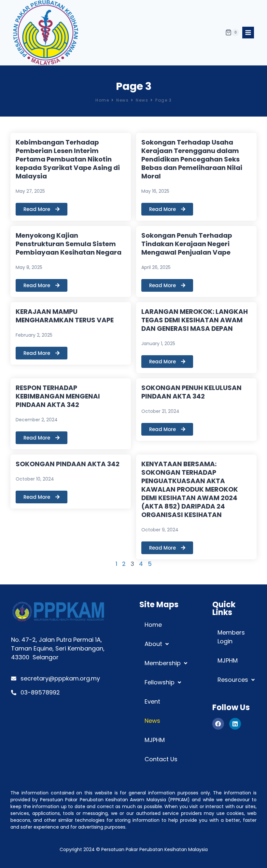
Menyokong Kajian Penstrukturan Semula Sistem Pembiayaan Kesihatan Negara (68, 244)
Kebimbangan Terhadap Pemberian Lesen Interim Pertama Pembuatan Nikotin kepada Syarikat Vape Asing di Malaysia (68, 159)
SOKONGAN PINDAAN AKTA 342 (67, 464)
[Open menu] (248, 32)
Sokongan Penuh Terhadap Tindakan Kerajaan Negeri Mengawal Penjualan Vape (186, 244)
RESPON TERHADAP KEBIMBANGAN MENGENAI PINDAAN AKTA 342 (58, 396)
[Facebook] (218, 724)
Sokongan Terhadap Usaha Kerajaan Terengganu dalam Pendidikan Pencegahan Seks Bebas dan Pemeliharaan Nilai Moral (191, 159)
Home (102, 100)
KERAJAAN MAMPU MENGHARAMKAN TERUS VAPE (65, 316)
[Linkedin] (235, 724)
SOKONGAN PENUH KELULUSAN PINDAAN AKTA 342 (191, 392)
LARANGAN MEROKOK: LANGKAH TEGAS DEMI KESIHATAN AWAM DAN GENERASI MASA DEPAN (194, 320)
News (122, 100)
